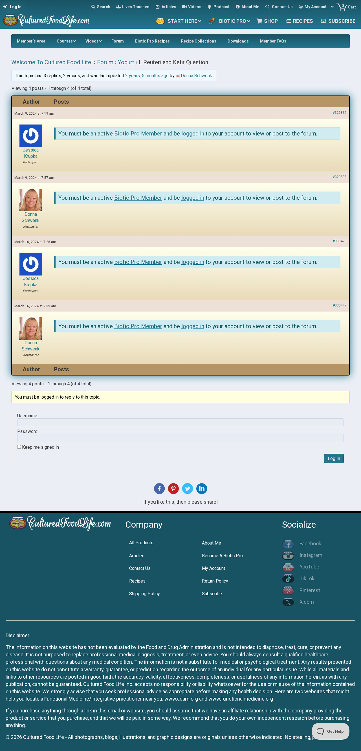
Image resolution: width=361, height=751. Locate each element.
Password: (27, 431)
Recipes (137, 581)
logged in (192, 133)
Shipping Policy (144, 593)
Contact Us (140, 568)
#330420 (340, 241)
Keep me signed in (40, 447)
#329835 (340, 113)
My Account (213, 568)
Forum (105, 62)
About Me (211, 543)
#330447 (340, 305)
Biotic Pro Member (138, 133)
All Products (141, 542)
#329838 (340, 177)
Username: (27, 415)
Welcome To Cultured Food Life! (52, 62)
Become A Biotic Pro (222, 555)
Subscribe (212, 593)
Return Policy (215, 581)
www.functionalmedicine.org (240, 699)
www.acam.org (181, 699)
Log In (334, 458)
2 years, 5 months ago (147, 75)
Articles (136, 555)
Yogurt (126, 62)
